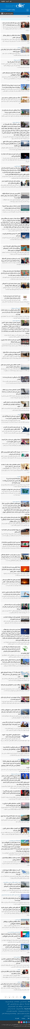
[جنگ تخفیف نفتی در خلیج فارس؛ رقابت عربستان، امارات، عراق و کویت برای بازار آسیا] (25, 712)
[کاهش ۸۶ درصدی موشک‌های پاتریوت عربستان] (25, 235)
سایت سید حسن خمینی (11, 1009)
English (3, 1)
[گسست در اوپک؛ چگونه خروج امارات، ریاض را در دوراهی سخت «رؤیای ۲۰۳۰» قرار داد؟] (25, 872)
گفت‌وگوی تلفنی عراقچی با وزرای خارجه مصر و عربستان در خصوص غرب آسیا (10, 908)
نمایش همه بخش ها (8, 13)
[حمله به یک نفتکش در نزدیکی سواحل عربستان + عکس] (25, 37)
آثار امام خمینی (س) (11, 1006)
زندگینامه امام (16, 1001)
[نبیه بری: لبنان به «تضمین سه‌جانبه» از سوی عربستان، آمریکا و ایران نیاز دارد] (25, 544)
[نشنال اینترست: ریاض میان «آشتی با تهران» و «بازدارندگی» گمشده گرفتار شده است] (25, 793)
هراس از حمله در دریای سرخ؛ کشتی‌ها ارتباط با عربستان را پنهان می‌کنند (11, 207)
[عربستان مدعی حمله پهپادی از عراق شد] (25, 491)
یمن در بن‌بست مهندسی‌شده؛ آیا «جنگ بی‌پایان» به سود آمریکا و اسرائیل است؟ (11, 86)
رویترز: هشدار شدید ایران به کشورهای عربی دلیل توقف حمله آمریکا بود (11, 284)
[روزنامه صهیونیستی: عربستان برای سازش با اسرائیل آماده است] (25, 699)
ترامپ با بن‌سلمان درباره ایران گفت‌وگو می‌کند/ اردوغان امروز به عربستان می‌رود (10, 260)
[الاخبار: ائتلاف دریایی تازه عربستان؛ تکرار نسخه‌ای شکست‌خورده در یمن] (25, 367)
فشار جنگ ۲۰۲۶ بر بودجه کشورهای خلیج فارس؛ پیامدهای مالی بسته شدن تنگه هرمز (10, 674)
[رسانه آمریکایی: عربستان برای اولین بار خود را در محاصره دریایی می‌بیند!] (25, 112)
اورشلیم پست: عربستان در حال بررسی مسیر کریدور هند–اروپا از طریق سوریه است (11, 724)
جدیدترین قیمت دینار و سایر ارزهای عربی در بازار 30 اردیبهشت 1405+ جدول (10, 985)
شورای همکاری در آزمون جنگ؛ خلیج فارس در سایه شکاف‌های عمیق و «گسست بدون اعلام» (10, 143)
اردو (10, 1)
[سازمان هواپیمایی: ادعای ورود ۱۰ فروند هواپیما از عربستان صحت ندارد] (25, 737)
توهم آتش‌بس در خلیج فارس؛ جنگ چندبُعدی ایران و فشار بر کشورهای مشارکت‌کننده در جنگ (12, 886)
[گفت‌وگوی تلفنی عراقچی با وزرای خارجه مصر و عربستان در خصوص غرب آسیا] (25, 909)
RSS (29, 1018)
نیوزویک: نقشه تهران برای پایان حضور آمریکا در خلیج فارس (11, 74)
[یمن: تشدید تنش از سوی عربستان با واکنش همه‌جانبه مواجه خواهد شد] (25, 298)
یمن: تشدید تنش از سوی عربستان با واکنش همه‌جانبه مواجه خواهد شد (12, 297)
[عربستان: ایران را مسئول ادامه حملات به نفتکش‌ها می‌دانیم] (25, 156)
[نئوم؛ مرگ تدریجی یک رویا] (25, 62)
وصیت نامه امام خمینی (14, 1004)
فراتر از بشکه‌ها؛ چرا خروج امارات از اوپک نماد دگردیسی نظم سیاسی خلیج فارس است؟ (10, 936)
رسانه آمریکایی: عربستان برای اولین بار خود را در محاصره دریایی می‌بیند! (11, 111)
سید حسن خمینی (26, 1006)
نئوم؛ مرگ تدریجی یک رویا (14, 62)
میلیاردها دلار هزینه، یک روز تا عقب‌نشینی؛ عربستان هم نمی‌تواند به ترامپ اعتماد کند (11, 481)
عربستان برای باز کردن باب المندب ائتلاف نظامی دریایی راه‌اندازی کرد (11, 428)
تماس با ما (17, 1018)
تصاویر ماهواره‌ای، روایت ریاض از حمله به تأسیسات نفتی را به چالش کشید (10, 465)
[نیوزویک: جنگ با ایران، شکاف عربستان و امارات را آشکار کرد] (25, 972)
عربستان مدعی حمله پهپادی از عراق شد (10, 489)
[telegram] (24, 1022)
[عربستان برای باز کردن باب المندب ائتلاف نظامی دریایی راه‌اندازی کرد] (25, 429)
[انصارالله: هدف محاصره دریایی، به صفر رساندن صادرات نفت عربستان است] (25, 594)
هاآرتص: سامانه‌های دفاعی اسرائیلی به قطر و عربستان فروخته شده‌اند (11, 804)
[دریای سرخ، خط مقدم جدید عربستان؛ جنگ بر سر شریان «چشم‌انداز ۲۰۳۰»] (25, 25)
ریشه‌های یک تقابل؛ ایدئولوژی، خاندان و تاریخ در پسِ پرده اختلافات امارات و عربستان (10, 961)
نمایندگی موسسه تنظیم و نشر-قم (12, 1011)
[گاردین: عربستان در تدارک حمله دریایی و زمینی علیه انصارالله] (25, 342)
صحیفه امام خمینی (23, 1001)
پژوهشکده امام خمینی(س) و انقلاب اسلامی (9, 1013)
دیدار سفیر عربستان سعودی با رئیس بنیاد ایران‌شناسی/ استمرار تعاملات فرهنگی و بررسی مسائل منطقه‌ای (10, 519)
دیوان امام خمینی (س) (9, 1001)
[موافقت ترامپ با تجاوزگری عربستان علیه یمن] (25, 687)
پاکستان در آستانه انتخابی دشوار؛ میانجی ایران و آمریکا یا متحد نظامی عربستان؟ (10, 661)
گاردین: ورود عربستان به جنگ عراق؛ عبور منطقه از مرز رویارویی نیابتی (11, 353)
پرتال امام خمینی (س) (19, 1009)
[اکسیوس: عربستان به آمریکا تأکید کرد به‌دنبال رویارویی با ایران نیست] (25, 416)
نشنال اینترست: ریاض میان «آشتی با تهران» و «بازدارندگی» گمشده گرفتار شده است (11, 793)
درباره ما (23, 1018)
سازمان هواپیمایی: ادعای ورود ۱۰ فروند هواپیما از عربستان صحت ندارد (11, 736)
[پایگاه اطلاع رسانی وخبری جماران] (15, 5)
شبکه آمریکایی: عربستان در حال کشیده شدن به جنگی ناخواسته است (11, 441)
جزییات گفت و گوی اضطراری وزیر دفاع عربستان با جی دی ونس (10, 453)
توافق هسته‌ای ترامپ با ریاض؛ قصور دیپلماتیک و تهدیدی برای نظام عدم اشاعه (11, 404)
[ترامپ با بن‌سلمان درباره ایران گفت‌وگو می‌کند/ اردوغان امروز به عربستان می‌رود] (25, 260)
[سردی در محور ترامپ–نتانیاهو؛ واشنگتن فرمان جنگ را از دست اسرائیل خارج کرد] (25, 557)
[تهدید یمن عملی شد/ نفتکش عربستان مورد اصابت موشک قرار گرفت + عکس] (25, 582)
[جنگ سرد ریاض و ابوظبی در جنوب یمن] (25, 100)
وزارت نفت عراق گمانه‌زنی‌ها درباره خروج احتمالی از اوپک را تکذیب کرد (10, 817)
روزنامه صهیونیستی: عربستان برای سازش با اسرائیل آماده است (10, 698)
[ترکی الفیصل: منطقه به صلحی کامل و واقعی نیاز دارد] (25, 830)
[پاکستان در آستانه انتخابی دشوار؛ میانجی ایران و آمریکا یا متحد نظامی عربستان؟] (25, 662)
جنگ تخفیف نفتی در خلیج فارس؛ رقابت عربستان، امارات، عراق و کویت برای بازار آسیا (10, 712)
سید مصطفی (22, 1004)
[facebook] (29, 1022)
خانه (28, 16)
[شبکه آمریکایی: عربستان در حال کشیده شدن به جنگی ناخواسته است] (25, 441)
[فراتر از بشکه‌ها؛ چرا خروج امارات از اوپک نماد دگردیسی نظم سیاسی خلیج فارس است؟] (25, 934)
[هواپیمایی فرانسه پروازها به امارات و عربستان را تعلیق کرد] (25, 619)
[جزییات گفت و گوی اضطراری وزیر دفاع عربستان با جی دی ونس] (25, 454)
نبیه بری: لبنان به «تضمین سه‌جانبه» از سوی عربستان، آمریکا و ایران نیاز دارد (11, 543)
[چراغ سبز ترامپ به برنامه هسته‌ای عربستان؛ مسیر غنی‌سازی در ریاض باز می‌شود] (25, 606)
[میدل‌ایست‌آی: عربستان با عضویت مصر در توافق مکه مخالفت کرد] (25, 183)
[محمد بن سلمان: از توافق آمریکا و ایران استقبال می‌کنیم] (25, 859)
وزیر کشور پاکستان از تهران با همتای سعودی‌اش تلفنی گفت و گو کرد (11, 946)
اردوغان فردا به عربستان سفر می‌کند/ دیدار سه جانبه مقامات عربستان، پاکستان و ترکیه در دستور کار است (10, 273)
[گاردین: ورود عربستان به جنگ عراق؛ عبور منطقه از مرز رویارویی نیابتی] (25, 354)
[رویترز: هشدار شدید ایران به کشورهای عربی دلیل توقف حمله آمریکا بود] (25, 285)
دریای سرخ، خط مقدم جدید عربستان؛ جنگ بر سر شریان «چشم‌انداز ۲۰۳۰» (11, 24)
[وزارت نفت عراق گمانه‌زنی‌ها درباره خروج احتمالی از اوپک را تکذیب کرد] (25, 818)
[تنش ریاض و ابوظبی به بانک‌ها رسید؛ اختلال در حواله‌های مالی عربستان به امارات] (25, 749)
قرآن (17, 1006)
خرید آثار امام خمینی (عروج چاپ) (24, 1011)
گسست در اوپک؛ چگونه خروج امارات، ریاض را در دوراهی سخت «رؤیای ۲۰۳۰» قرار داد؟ (11, 872)
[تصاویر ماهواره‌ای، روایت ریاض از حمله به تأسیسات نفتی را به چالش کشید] (25, 466)
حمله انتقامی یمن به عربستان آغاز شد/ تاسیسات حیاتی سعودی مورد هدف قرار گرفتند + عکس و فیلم (11, 569)
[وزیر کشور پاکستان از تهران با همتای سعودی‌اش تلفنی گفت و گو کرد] (25, 947)
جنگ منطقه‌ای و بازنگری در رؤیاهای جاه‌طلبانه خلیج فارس (11, 923)
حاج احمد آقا (27, 1004)
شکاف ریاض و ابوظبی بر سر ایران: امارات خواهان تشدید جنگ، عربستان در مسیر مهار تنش (10, 312)
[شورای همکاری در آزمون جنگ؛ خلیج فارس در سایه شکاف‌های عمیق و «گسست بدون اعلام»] (25, 143)
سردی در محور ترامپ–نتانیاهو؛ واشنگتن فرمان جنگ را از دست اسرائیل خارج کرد (10, 556)
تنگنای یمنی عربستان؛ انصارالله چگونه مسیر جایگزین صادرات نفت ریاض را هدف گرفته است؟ (10, 196)
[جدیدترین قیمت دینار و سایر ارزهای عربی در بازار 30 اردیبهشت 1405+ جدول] (25, 984)
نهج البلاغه (20, 1006)
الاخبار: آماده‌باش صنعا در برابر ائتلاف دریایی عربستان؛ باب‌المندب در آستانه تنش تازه (11, 392)
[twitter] (26, 1022)
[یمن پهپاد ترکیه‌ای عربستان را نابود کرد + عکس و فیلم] (25, 532)
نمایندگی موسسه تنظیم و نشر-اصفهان (23, 1013)
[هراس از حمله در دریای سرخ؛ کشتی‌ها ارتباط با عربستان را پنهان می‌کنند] (25, 208)
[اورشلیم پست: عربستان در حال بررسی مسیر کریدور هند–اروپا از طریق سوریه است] (25, 724)
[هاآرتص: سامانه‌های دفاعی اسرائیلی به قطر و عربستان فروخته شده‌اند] (25, 805)
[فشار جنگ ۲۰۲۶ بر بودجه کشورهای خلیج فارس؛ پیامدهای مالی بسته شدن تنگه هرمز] (25, 674)
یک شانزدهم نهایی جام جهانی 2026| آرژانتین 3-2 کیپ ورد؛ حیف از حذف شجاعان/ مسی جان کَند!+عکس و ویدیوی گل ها (15, 764)
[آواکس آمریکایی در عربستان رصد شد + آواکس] (25, 379)
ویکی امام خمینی (27, 1016)
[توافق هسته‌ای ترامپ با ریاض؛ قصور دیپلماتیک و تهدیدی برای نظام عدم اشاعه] (25, 404)
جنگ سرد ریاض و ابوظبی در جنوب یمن (11, 98)
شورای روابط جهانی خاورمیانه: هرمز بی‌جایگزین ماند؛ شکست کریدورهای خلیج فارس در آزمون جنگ (11, 248)
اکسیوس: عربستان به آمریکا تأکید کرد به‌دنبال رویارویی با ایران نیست (11, 417)
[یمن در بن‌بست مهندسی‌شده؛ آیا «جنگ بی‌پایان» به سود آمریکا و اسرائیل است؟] (25, 87)
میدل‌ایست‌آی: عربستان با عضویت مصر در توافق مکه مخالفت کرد (11, 182)
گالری (8, 1004)
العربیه (7, 1)
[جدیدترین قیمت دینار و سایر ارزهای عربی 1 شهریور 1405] (25, 50)
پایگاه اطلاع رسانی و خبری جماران (12, 1025)
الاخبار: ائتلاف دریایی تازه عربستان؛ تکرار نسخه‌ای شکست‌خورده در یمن (10, 366)
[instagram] (19, 1022)
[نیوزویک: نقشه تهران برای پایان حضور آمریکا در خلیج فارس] (25, 75)
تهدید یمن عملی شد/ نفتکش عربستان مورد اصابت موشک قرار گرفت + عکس (11, 581)
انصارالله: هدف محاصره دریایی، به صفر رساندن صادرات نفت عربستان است (11, 593)
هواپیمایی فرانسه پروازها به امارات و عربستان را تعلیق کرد (12, 618)
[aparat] (21, 1022)
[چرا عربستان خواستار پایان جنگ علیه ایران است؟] (25, 897)
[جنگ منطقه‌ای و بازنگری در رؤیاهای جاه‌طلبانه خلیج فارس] (25, 922)
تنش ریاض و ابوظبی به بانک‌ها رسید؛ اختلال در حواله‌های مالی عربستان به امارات (11, 749)
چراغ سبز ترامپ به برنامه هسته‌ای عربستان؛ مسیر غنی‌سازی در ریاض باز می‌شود (11, 607)
